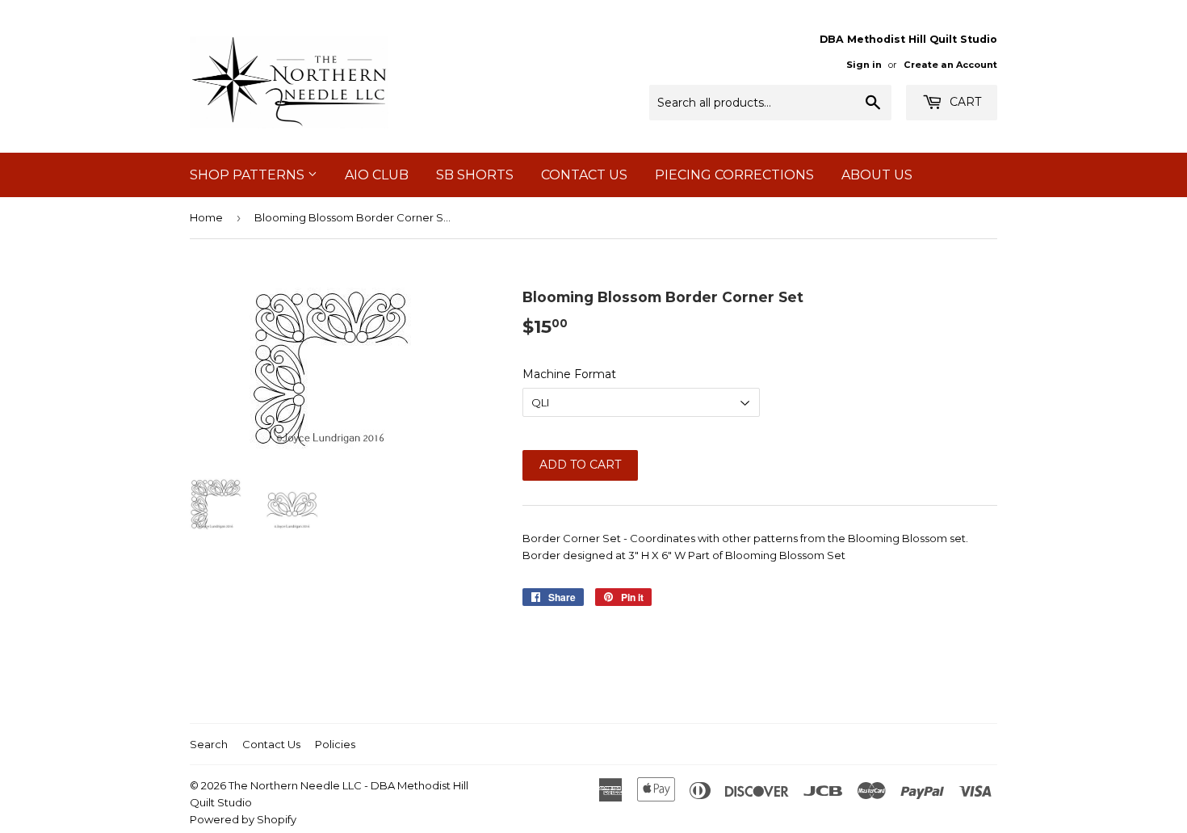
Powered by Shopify (243, 819)
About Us (876, 175)
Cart (963, 102)
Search (209, 744)
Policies (335, 744)
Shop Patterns (249, 175)
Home (206, 217)
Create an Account (950, 64)
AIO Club (377, 175)
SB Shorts (475, 175)
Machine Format (569, 374)
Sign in (864, 64)
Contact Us (584, 175)
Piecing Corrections (734, 175)
